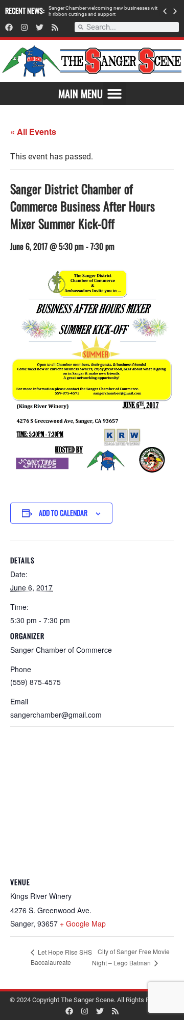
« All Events (33, 131)
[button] (165, 11)
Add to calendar (63, 512)
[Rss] (55, 27)
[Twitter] (39, 27)
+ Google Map (83, 923)
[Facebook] (9, 27)
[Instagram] (24, 27)
